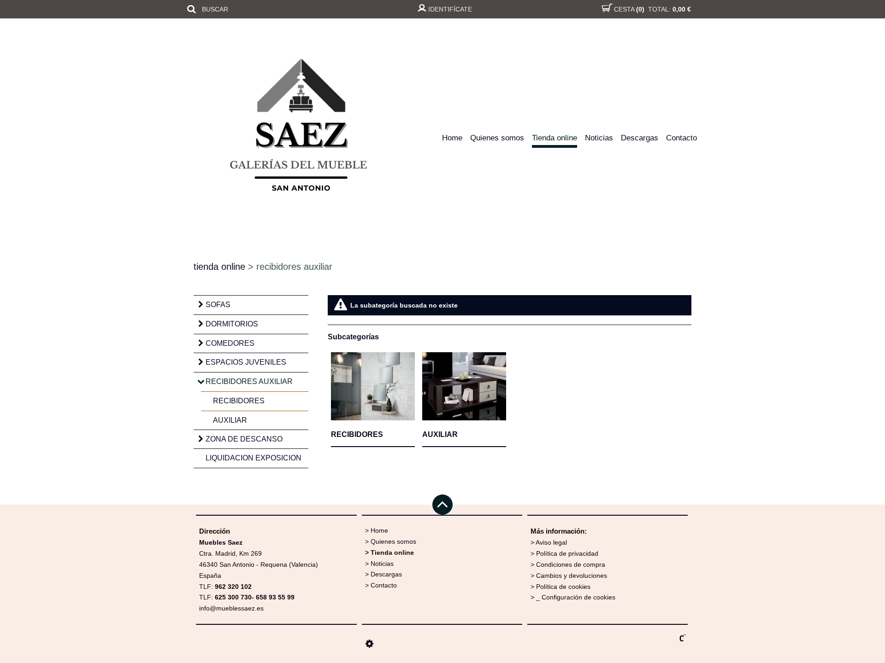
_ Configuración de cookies (575, 597)
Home (452, 138)
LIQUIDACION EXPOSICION (253, 458)
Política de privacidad (567, 553)
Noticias (599, 138)
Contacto (681, 138)
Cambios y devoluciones (571, 575)
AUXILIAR (230, 420)
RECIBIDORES (239, 401)
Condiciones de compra (570, 564)
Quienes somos (497, 138)
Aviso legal (551, 542)
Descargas (639, 138)
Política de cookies (563, 586)
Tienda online (554, 138)
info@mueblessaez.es (231, 608)
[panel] (369, 644)
